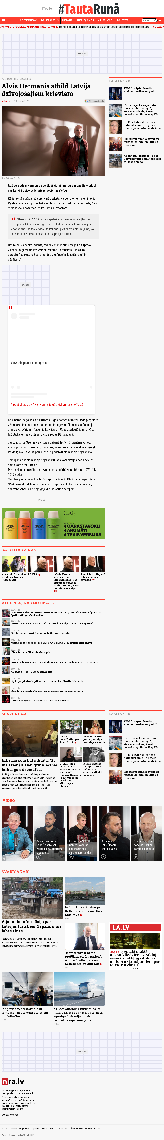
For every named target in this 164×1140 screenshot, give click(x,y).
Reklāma (14, 1128)
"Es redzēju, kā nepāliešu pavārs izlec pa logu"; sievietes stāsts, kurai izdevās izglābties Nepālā (141, 109)
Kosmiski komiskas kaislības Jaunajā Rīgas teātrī (14, 577)
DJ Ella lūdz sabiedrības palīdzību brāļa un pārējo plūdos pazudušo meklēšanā (142, 125)
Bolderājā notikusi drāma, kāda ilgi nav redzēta (40, 633)
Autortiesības (64, 1128)
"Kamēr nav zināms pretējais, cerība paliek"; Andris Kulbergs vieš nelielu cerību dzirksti (83, 958)
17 (93, 580)
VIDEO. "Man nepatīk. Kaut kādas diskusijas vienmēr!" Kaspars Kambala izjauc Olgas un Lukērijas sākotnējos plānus (70, 775)
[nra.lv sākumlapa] (47, 8)
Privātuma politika (32, 1128)
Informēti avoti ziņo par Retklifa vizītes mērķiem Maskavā (84, 911)
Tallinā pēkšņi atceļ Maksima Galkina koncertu (40, 700)
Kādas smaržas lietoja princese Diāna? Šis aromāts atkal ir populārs (93, 769)
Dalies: (41, 499)
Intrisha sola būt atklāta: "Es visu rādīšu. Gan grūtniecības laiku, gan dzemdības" (30, 765)
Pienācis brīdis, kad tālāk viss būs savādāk (93, 577)
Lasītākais (120, 81)
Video (8, 800)
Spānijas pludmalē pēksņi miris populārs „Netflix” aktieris (47, 681)
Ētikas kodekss (77, 1128)
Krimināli (106, 20)
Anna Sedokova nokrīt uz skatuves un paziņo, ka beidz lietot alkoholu (54, 662)
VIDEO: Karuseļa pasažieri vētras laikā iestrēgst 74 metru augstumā (52, 623)
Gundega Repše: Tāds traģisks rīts (31, 671)
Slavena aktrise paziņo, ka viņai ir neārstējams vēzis (94, 739)
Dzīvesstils (50, 20)
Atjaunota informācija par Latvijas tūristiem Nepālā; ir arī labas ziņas (142, 158)
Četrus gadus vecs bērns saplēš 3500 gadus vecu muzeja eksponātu (51, 642)
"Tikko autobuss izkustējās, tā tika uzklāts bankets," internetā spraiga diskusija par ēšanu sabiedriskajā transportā (78, 1014)
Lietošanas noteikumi (49, 1128)
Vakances (89, 1128)
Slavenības (29, 20)
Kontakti (97, 1128)
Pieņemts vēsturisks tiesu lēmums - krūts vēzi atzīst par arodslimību (25, 1012)
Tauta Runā (12, 78)
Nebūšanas (85, 20)
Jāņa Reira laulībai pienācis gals (31, 652)
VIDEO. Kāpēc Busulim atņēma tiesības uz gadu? (140, 90)
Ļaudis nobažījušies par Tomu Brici (69, 739)
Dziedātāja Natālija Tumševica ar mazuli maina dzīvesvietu (47, 690)
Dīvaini (68, 20)
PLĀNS (32, 574)
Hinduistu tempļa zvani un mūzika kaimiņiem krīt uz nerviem (141, 142)
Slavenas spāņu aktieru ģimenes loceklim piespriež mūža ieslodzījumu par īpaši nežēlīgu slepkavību (56, 614)
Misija (21, 1128)
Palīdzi (122, 20)
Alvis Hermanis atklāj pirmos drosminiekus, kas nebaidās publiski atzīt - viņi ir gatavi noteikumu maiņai (66, 581)
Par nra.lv (5, 1128)
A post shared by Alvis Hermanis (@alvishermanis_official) (47, 404)
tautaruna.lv (7, 101)
